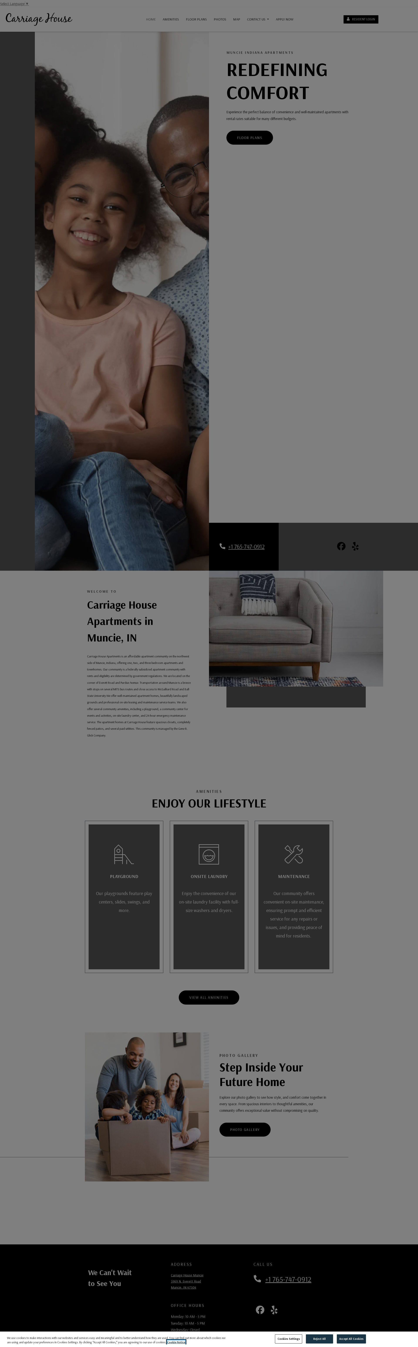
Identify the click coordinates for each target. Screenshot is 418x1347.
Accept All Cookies (351, 1338)
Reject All (319, 1338)
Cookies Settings (289, 1338)
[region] (209, 1339)
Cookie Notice (176, 1342)
